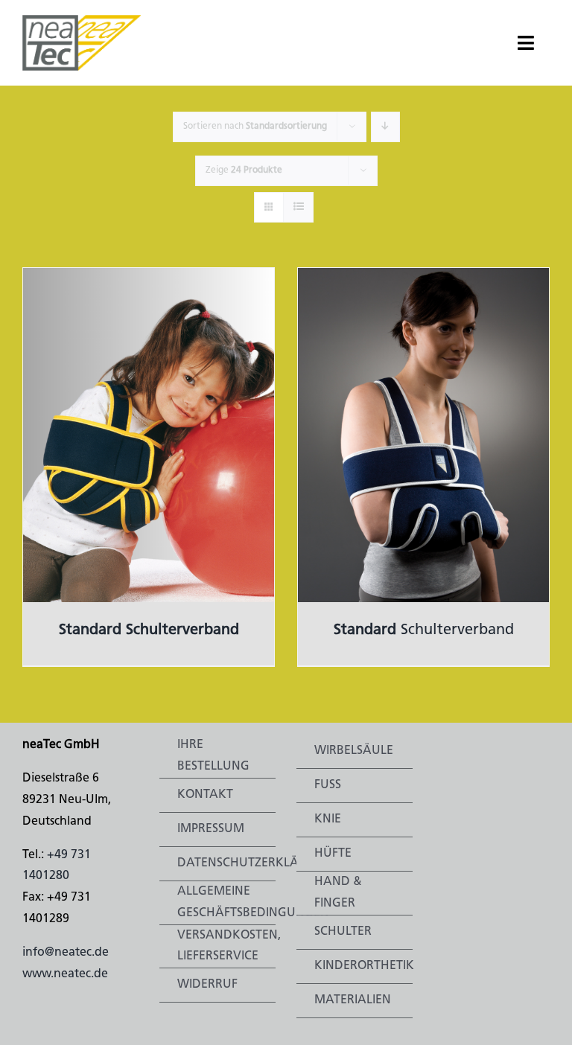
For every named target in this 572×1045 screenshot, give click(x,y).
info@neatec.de (65, 953)
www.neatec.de (65, 974)
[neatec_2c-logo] (82, 21)
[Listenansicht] (298, 207)
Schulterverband (424, 630)
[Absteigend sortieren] (385, 127)
